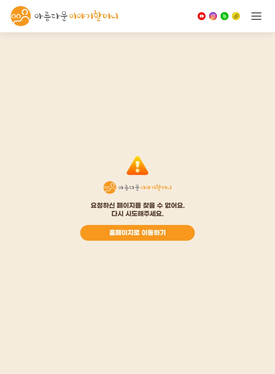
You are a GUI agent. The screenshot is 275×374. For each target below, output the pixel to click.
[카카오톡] (236, 16)
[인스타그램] (213, 16)
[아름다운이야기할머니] (64, 16)
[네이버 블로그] (224, 16)
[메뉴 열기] (256, 16)
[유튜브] (202, 16)
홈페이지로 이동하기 (137, 233)
